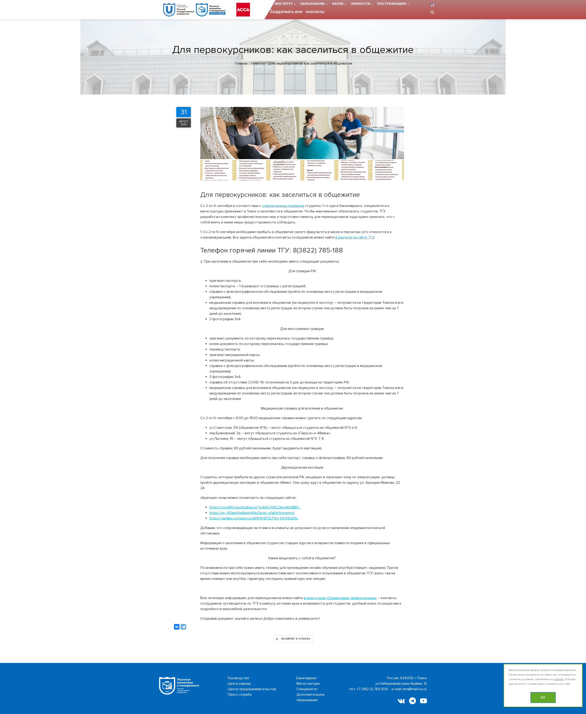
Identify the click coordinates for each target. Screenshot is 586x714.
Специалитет (307, 689)
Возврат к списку (296, 639)
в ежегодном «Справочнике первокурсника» (340, 598)
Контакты (315, 12)
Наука (338, 4)
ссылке (559, 679)
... (270, 4)
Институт (284, 4)
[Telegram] (183, 627)
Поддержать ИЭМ (286, 12)
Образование (312, 4)
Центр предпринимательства (252, 689)
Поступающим (391, 4)
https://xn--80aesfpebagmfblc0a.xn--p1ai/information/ (252, 512)
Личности (360, 4)
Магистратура (308, 683)
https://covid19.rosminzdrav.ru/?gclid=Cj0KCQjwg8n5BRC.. (255, 507)
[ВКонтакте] (176, 627)
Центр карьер (239, 683)
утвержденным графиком (283, 206)
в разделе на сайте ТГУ (354, 237)
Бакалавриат (306, 678)
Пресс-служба (240, 694)
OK (543, 697)
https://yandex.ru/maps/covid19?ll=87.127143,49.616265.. (253, 518)
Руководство (238, 678)
